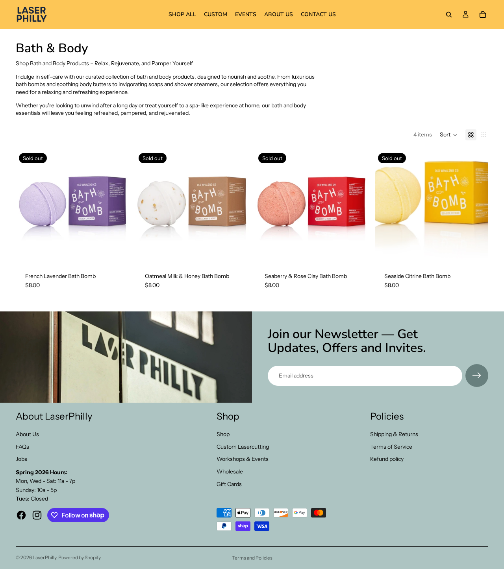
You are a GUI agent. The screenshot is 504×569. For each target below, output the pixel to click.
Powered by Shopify (79, 557)
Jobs (21, 458)
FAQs (22, 446)
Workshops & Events (243, 458)
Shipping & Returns (394, 434)
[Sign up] (476, 375)
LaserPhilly (44, 557)
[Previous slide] (27, 206)
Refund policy (387, 458)
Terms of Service (391, 446)
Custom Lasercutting (243, 446)
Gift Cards (229, 484)
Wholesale (230, 471)
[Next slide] (117, 206)
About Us (27, 434)
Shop (223, 434)
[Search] (449, 14)
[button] (449, 135)
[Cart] (482, 14)
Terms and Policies (252, 558)
